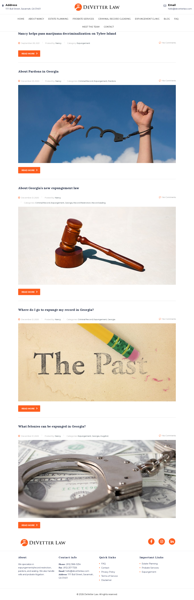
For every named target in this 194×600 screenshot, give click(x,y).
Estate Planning (58, 19)
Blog (167, 19)
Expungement (149, 572)
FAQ (176, 19)
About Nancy (36, 19)
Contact (109, 27)
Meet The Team (91, 27)
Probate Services (83, 19)
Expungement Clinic (147, 19)
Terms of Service (109, 576)
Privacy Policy (108, 572)
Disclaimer (106, 580)
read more (28, 53)
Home (20, 19)
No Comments (169, 43)
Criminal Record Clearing (114, 19)
